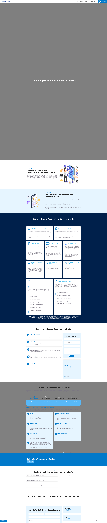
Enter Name (66, 339)
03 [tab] (59, 396)
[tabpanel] (53, 403)
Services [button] (86, 1)
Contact (95, 1)
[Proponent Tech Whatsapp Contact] (101, 520)
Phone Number (70, 342)
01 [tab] (34, 396)
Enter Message (67, 349)
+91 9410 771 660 (68, 376)
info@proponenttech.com (69, 375)
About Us (81, 1)
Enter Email (66, 345)
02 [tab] (46, 396)
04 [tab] (72, 396)
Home (78, 1)
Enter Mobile (50, 513)
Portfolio (91, 1)
